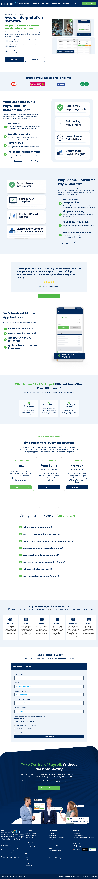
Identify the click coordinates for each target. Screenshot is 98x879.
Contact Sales (75, 487)
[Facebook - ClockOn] (74, 846)
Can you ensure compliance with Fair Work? (44, 562)
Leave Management (30, 845)
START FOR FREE (89, 3)
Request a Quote (13, 59)
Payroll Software (29, 837)
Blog (50, 848)
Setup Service (53, 852)
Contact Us (52, 841)
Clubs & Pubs (28, 864)
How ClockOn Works (55, 850)
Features (36, 4)
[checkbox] (49, 726)
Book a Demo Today (47, 788)
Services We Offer (78, 835)
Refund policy (94, 876)
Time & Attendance (30, 835)
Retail (26, 858)
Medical (27, 860)
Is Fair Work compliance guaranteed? (41, 555)
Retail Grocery (29, 865)
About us (51, 833)
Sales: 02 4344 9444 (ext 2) (9, 850)
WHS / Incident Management (33, 847)
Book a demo (18, 161)
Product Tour (24, 4)
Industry (45, 4)
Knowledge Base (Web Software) (82, 839)
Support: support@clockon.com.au (11, 852)
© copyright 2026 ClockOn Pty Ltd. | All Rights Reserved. (15, 876)
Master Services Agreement (65, 876)
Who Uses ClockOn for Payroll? (37, 569)
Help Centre (76, 833)
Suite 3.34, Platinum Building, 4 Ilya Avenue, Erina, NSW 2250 (11, 856)
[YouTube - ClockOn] (80, 846)
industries (48, 609)
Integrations (52, 835)
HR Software (28, 839)
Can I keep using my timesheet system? (42, 534)
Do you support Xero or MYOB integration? (43, 548)
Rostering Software (30, 833)
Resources (56, 4)
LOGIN (75, 3)
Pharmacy (27, 856)
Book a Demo (35, 59)
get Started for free (19, 487)
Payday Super (53, 854)
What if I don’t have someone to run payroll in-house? (48, 541)
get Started (46, 487)
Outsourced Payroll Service (56, 837)
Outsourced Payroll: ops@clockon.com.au (13, 854)
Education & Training (55, 858)
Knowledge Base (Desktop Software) (83, 837)
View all (27, 849)
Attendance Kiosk (30, 843)
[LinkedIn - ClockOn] (77, 846)
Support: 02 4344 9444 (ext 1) (10, 848)
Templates (52, 856)
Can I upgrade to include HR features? (41, 576)
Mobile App (28, 841)
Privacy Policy (86, 876)
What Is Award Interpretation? (37, 527)
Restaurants (28, 862)
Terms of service (77, 876)
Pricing (66, 4)
